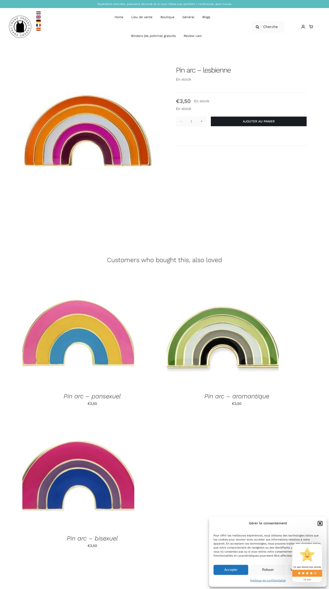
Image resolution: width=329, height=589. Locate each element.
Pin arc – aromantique (236, 396)
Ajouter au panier (259, 121)
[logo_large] (20, 17)
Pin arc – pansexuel (92, 396)
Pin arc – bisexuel (92, 538)
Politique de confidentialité (268, 580)
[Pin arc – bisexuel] (78, 474)
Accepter (230, 570)
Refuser (268, 570)
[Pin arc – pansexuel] (78, 332)
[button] (320, 523)
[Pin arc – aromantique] (223, 332)
